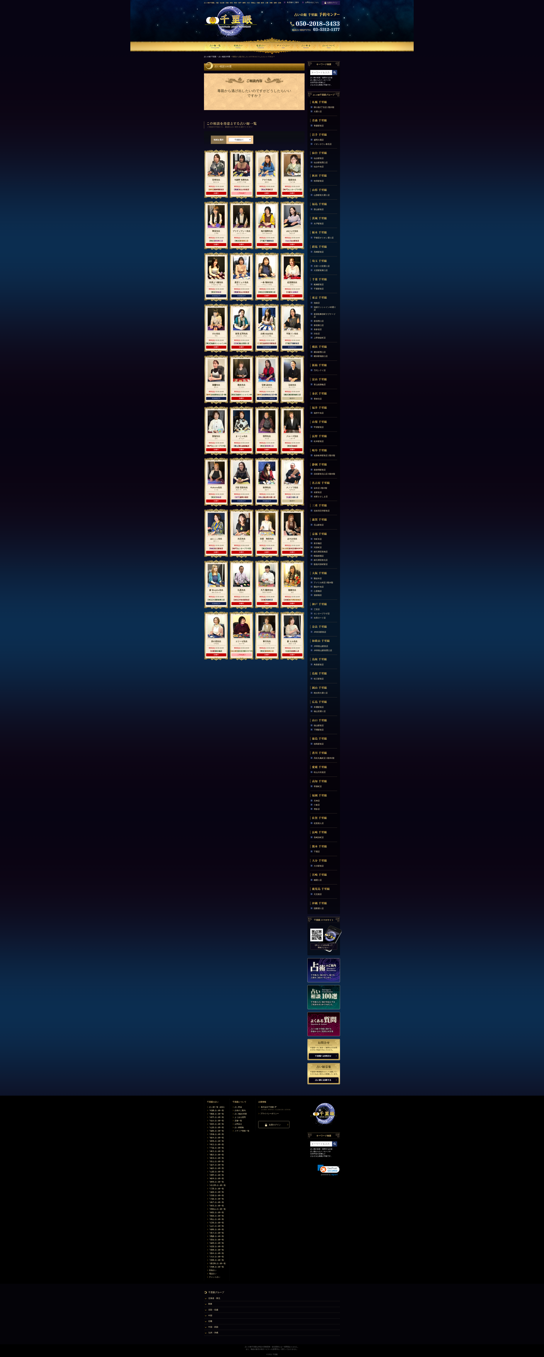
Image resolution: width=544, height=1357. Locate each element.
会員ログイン (332, 3)
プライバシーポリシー (269, 1113)
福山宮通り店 (320, 711)
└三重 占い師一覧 (216, 1189)
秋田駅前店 (319, 181)
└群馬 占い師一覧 (216, 1141)
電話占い (212, 1274)
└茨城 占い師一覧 (216, 1134)
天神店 (317, 801)
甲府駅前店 (319, 427)
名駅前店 (318, 492)
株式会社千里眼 (267, 1107)
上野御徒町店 (320, 338)
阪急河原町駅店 (321, 564)
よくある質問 (240, 1117)
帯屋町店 (318, 786)
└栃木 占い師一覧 (216, 1138)
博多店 (317, 809)
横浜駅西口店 (320, 352)
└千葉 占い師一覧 (216, 1148)
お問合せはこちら (312, 2)
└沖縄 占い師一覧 (216, 1267)
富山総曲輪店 (320, 384)
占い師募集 (239, 1127)
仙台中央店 (319, 166)
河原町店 (318, 547)
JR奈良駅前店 (320, 632)
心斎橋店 (318, 591)
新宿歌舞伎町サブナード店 (325, 315)
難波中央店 (319, 587)
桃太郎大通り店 (321, 693)
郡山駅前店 (319, 209)
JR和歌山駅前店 (321, 646)
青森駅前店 (319, 126)
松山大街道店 (320, 772)
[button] (328, 1170)
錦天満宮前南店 (321, 552)
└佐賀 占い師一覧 (216, 1246)
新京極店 (318, 543)
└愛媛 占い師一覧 (216, 1236)
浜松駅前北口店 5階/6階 (324, 474)
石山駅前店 (319, 525)
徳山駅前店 (319, 725)
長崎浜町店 (319, 837)
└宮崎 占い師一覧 (216, 1260)
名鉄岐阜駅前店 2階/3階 (324, 455)
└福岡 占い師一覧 (216, 1243)
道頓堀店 (318, 595)
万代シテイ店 (320, 370)
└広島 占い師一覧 (216, 1223)
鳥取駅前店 (319, 664)
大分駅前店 (319, 866)
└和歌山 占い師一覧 (217, 1209)
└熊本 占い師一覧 (216, 1253)
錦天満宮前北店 (321, 560)
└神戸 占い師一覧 (216, 1202)
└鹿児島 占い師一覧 (217, 1263)
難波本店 (318, 578)
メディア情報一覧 (242, 1131)
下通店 (317, 851)
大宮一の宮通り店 (322, 266)
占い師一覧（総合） (217, 1107)
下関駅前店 (319, 730)
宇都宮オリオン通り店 (324, 238)
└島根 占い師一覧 (216, 1216)
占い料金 (238, 1107)
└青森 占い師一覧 (216, 1114)
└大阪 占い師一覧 (216, 1199)
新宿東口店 (319, 325)
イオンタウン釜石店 (323, 144)
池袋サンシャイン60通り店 (325, 308)
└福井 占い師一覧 (216, 1168)
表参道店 (318, 329)
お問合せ (238, 1124)
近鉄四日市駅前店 (322, 511)
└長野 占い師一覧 (216, 1175)
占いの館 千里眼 (210, 57)
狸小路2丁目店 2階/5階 (324, 107)
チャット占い (214, 1277)
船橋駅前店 (319, 284)
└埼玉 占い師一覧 (216, 1144)
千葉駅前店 (319, 289)
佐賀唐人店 (319, 823)
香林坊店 (318, 399)
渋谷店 (317, 333)
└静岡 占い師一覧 (216, 1182)
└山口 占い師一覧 (216, 1226)
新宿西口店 (319, 321)
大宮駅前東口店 (321, 270)
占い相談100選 (224, 57)
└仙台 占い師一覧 (216, 1121)
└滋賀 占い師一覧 (216, 1192)
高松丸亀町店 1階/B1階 (324, 758)
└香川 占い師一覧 (216, 1233)
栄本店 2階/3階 (320, 488)
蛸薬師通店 (319, 556)
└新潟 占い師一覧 (216, 1158)
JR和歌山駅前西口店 (323, 650)
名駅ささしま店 (321, 496)
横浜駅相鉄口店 (321, 356)
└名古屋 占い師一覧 (217, 1185)
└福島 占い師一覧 (216, 1131)
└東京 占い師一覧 (216, 1151)
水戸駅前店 (319, 223)
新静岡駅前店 (320, 470)
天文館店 (318, 894)
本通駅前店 (319, 707)
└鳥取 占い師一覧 (216, 1212)
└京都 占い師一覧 (216, 1195)
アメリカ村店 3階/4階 (323, 582)
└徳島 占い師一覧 (216, 1229)
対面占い (212, 1270)
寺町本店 (318, 539)
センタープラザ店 (322, 613)
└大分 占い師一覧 (216, 1257)
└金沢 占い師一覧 (216, 1165)
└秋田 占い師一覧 (216, 1124)
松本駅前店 (319, 441)
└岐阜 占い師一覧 (216, 1178)
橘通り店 (318, 880)
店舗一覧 (238, 1121)
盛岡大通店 (319, 140)
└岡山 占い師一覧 (216, 1219)
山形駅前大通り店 (322, 195)
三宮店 (317, 609)
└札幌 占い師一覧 (216, 1110)
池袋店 (317, 303)
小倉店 (317, 805)
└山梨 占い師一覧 (216, 1172)
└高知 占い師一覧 (216, 1240)
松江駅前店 (319, 679)
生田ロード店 (320, 618)
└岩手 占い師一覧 (216, 1117)
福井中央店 (319, 413)
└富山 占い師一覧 (216, 1161)
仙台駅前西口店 (321, 162)
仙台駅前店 (319, 158)
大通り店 (318, 111)
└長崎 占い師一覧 (216, 1250)
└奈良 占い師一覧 (216, 1206)
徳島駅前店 (319, 744)
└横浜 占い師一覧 (216, 1155)
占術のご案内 (240, 1110)
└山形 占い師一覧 (216, 1127)
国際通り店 (319, 908)
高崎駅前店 (319, 252)
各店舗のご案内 (293, 2)
